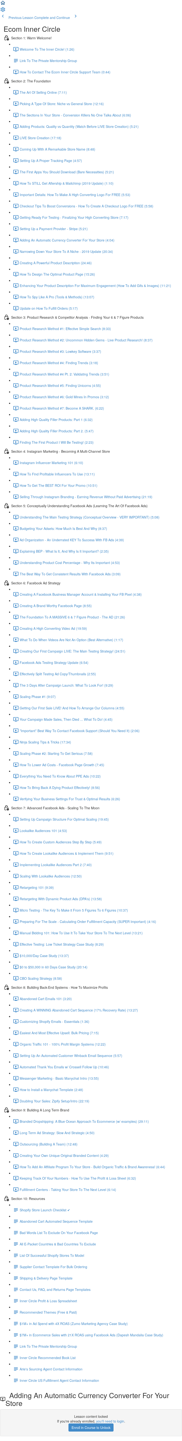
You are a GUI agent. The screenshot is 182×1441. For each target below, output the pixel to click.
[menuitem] (3, 11)
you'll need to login (110, 1421)
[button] (3, 4)
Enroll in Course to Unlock (91, 1427)
